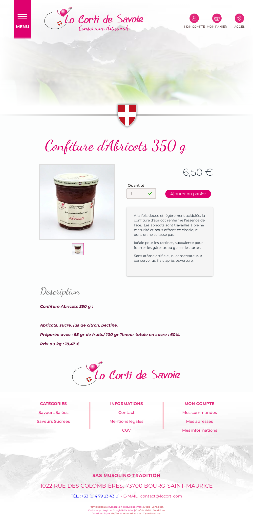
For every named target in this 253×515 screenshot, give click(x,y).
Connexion (158, 506)
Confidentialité (143, 510)
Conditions (159, 510)
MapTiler (115, 513)
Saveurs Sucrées (53, 421)
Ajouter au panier (188, 193)
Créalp (146, 506)
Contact (126, 412)
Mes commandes (199, 412)
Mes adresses (199, 421)
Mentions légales (126, 421)
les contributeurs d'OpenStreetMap (142, 513)
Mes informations (199, 430)
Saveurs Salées (53, 412)
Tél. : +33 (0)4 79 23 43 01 (95, 496)
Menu (22, 26)
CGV (126, 430)
